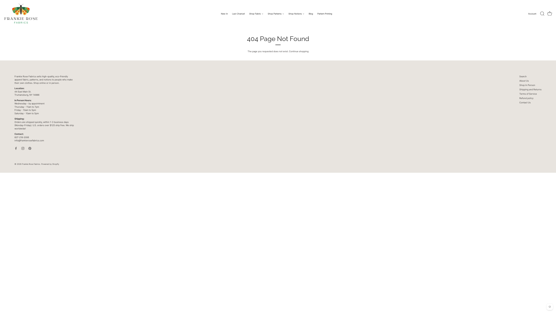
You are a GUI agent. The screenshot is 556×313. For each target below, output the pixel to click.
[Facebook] (15, 148)
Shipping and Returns (530, 89)
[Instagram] (22, 148)
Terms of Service (528, 93)
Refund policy (526, 98)
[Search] (542, 14)
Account (532, 13)
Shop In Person (527, 85)
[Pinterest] (29, 148)
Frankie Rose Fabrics (31, 164)
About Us (524, 80)
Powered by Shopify (50, 164)
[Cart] (549, 14)
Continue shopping (299, 51)
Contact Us (525, 102)
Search (523, 76)
